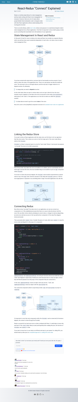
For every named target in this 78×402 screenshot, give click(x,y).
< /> (38, 2)
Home (3, 2)
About (8, 2)
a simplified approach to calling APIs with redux (41, 332)
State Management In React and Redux (53, 17)
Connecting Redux (49, 20)
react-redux (33, 28)
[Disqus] (39, 372)
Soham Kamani (60, 11)
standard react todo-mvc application (54, 104)
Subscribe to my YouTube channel (28, 350)
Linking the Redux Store (50, 19)
